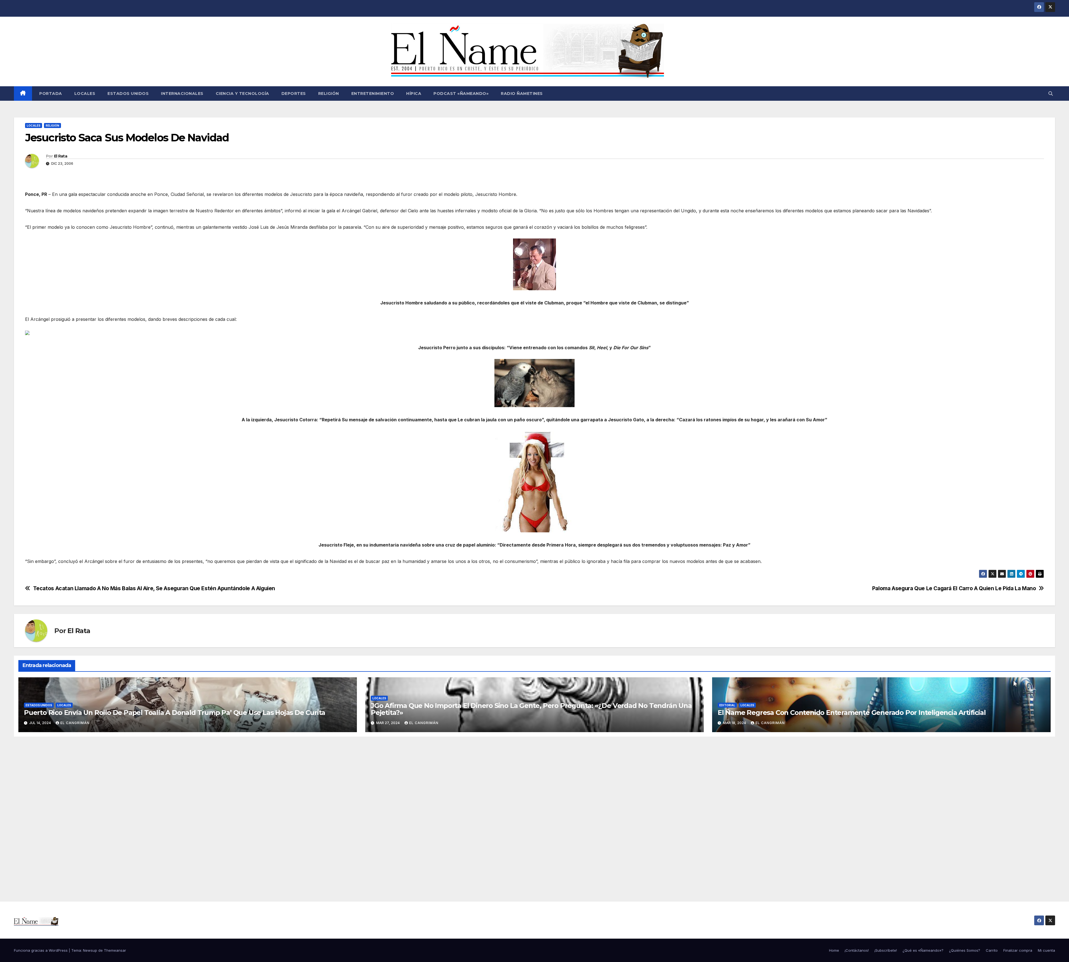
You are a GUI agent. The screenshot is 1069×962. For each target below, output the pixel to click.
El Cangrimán (75, 723)
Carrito (992, 950)
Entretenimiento (372, 93)
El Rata (60, 156)
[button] (1050, 93)
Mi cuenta (1046, 950)
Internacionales (182, 93)
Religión (328, 93)
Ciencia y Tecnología (242, 93)
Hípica (413, 93)
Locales (84, 93)
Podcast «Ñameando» (461, 93)
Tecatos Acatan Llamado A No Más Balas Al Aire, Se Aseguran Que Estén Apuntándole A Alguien (154, 588)
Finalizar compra (1017, 950)
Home (834, 950)
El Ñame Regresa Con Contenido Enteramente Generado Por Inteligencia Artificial (851, 712)
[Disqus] (534, 812)
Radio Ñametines (522, 93)
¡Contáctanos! (857, 950)
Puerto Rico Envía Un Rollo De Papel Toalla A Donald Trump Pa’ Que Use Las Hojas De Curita (174, 712)
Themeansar (115, 950)
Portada (50, 93)
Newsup (90, 950)
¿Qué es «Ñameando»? (923, 950)
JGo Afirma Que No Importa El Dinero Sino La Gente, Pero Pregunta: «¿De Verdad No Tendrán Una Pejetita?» (531, 709)
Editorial (727, 705)
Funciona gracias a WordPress (41, 950)
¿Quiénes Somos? (964, 950)
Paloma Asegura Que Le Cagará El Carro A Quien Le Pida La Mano (954, 588)
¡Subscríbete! (885, 950)
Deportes (293, 93)
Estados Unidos (128, 93)
